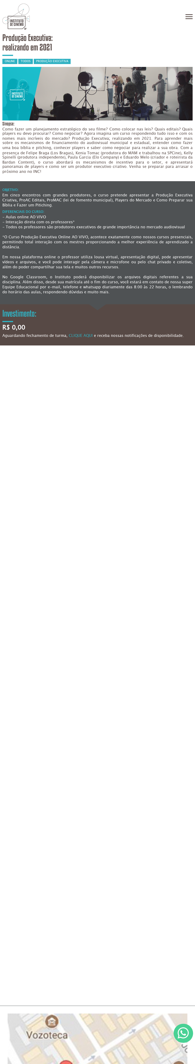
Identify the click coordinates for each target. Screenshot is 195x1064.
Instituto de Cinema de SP (16, 17)
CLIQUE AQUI (81, 336)
